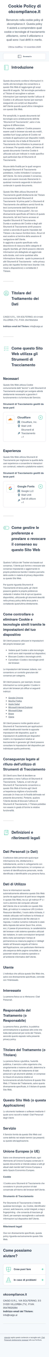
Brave (11, 713)
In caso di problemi (25, 1280)
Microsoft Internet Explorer (20, 707)
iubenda (7, 1337)
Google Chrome (15, 697)
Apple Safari (14, 704)
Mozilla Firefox (15, 700)
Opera (11, 716)
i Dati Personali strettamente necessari (24, 1338)
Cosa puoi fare (22, 1269)
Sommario (27, 56)
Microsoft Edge (15, 710)
